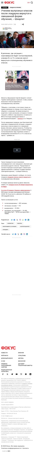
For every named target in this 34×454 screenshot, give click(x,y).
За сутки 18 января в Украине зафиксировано (15, 190)
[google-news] (26, 374)
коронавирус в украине (9, 226)
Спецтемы (22, 355)
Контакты (26, 448)
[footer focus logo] (8, 348)
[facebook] (3, 374)
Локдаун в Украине (15, 7)
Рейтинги (4, 355)
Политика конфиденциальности (11, 448)
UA (28, 2)
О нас (3, 361)
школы (20, 223)
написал (20, 118)
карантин (10, 223)
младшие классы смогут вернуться (18, 177)
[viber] (21, 374)
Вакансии (21, 361)
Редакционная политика (6, 370)
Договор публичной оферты (25, 364)
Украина (4, 7)
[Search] (31, 2)
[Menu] (2, 2)
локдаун (5, 229)
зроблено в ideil (6, 451)
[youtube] (17, 374)
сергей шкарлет (25, 226)
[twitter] (7, 374)
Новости (4, 352)
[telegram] (12, 374)
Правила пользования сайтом (6, 365)
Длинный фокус (7, 358)
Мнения (21, 352)
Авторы (20, 358)
